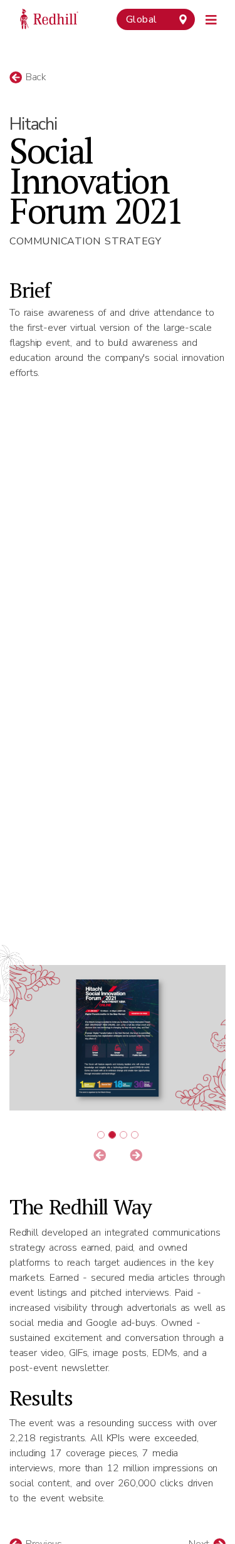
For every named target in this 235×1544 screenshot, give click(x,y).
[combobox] (156, 19)
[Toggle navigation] (211, 18)
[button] (99, 1156)
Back (34, 77)
